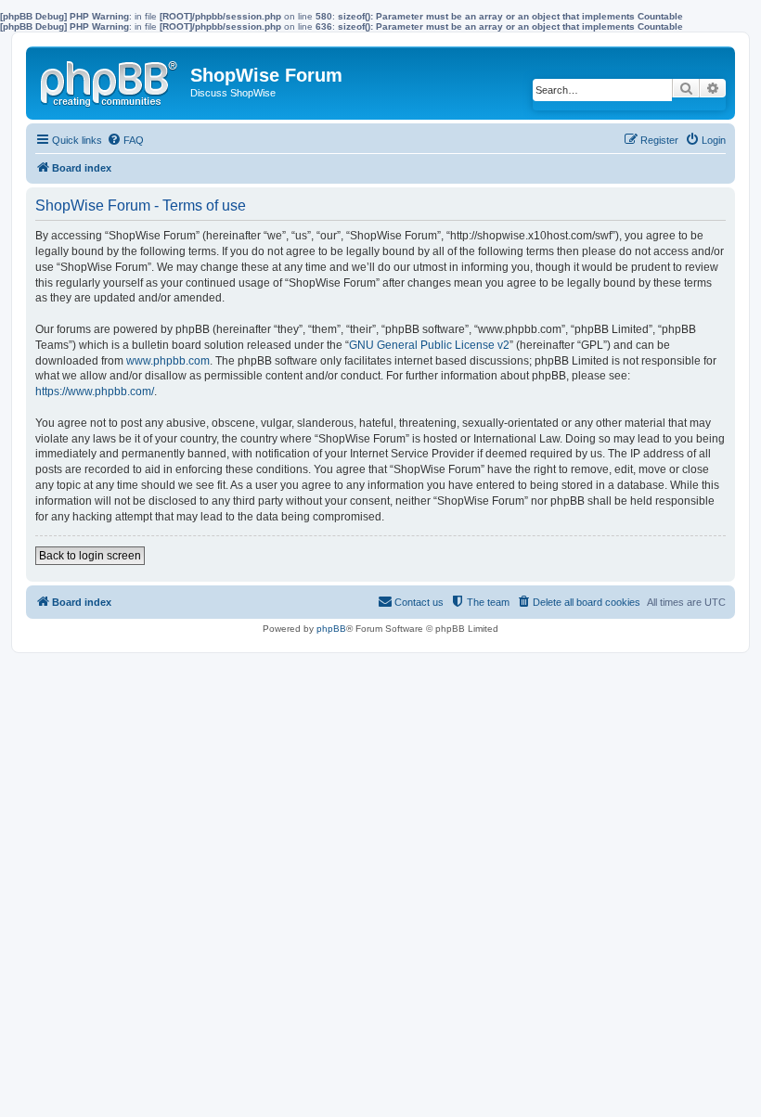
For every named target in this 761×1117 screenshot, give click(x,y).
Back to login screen (90, 555)
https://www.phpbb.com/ (94, 391)
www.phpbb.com (168, 360)
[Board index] (110, 80)
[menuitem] (125, 140)
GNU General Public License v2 (429, 345)
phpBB (331, 628)
